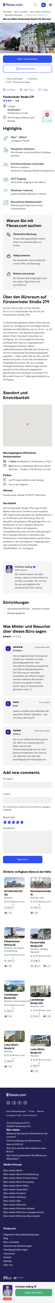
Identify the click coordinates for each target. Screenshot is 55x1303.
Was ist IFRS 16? (14, 1144)
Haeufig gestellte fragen (15, 1249)
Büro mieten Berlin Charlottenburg (21, 1174)
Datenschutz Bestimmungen (17, 1246)
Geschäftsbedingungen (16, 1111)
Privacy (31, 1111)
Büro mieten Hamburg (14, 1197)
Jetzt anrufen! (34, 1292)
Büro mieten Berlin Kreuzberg (18, 1182)
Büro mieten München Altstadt (19, 1208)
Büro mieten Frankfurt (14, 1193)
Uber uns (8, 1265)
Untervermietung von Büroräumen (23, 1140)
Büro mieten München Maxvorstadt (21, 1216)
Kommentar (9, 828)
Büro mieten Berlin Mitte (15, 1185)
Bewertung (8, 817)
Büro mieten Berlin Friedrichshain (20, 1178)
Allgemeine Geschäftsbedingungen (21, 1234)
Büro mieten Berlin (12, 1170)
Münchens (8, 311)
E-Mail (6, 794)
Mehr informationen (27, 59)
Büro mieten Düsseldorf (15, 1189)
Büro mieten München (40, 12)
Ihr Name (7, 779)
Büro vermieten (11, 1242)
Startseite (7, 12)
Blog (5, 1238)
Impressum (9, 1253)
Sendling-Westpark (13, 15)
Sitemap (40, 1111)
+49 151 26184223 (43, 5)
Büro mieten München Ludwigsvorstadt (23, 1212)
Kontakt (7, 1257)
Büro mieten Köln (12, 1201)
